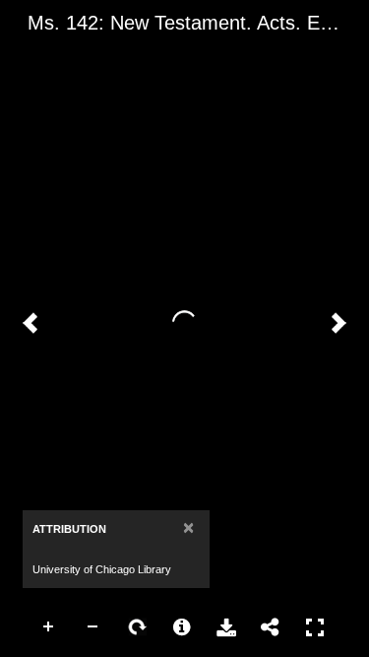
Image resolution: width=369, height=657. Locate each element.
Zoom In (49, 627)
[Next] (338, 323)
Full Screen (315, 627)
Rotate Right (137, 627)
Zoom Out (93, 627)
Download (226, 627)
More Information (182, 627)
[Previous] (30, 323)
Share (270, 627)
